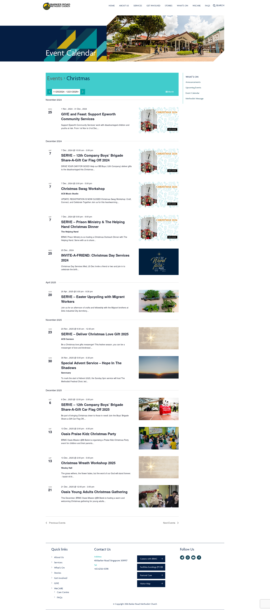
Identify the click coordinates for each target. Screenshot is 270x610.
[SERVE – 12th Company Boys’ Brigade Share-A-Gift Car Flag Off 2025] (159, 409)
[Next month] (82, 91)
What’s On (59, 567)
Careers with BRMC (148, 558)
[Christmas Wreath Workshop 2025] (159, 467)
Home (112, 5)
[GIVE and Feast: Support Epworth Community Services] (159, 120)
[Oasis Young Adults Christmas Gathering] (159, 496)
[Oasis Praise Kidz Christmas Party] (159, 438)
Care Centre (63, 592)
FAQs (207, 5)
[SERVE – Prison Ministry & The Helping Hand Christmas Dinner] (159, 228)
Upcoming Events (193, 87)
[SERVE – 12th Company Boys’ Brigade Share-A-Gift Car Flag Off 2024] (159, 162)
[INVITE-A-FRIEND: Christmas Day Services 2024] (159, 262)
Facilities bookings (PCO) (151, 567)
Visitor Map (145, 583)
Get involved (153, 5)
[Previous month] (49, 91)
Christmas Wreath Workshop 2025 (88, 462)
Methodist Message (194, 98)
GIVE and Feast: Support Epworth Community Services (88, 116)
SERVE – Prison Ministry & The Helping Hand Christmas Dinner (93, 224)
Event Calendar (192, 93)
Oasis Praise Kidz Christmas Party (88, 433)
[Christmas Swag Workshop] (159, 195)
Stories (168, 5)
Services (137, 5)
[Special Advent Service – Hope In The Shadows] (159, 367)
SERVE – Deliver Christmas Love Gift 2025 (95, 334)
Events (54, 78)
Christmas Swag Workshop (83, 188)
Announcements (193, 82)
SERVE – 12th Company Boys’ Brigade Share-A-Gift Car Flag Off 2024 (92, 157)
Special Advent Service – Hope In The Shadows (91, 365)
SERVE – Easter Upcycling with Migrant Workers (93, 299)
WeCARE (197, 5)
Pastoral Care (146, 575)
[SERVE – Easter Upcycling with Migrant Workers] (159, 301)
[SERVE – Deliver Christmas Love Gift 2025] (159, 338)
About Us (124, 5)
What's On (182, 5)
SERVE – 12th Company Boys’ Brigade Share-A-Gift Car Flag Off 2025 (92, 407)
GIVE (56, 583)
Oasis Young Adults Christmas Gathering (94, 491)
